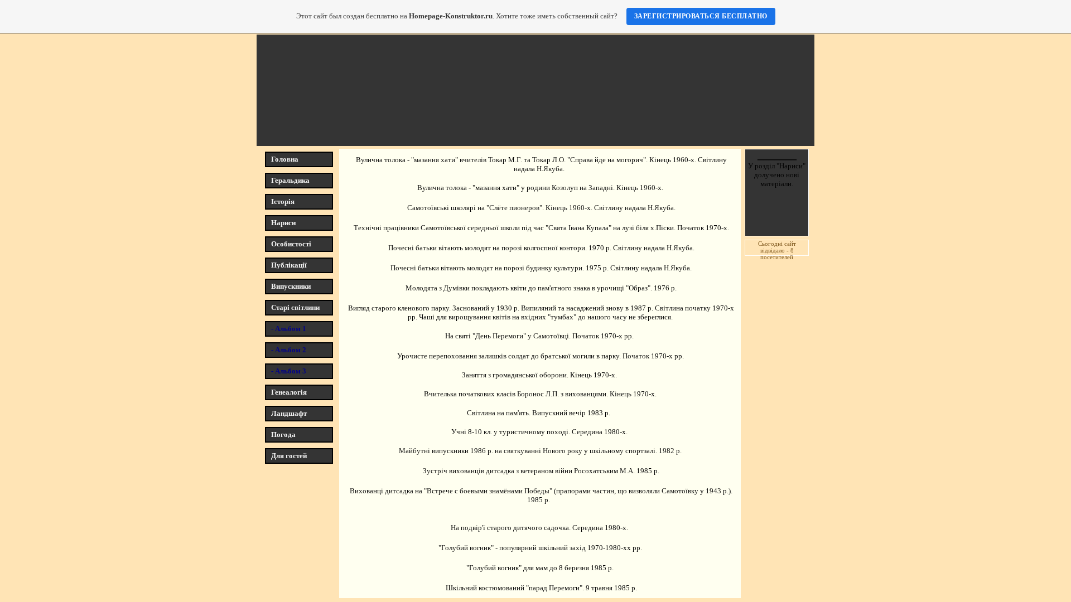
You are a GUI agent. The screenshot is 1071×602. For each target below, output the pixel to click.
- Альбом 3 (288, 371)
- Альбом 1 (288, 328)
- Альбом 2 (288, 350)
